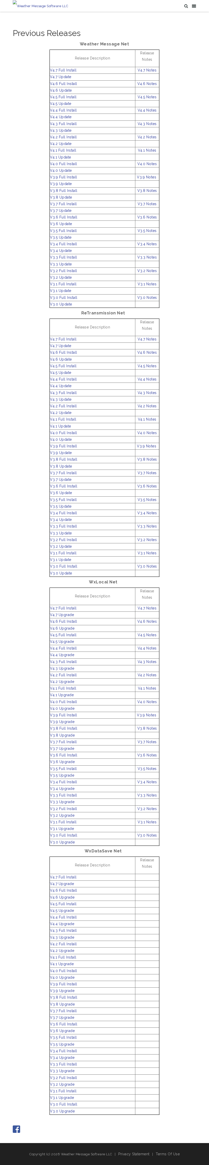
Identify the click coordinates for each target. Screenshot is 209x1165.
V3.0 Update (61, 304)
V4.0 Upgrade (62, 708)
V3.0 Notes (147, 298)
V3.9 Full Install (63, 177)
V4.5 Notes (147, 97)
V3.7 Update (61, 211)
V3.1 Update (60, 291)
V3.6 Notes (147, 217)
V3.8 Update (61, 197)
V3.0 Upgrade (62, 842)
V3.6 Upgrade (62, 762)
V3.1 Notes (147, 284)
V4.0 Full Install (63, 164)
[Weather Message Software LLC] (40, 6)
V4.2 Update (61, 144)
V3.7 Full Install (63, 204)
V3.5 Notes (147, 231)
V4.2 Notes (147, 137)
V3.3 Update (61, 264)
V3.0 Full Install (63, 298)
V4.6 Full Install (63, 84)
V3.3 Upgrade (62, 802)
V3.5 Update (61, 237)
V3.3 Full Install (63, 257)
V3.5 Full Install (63, 231)
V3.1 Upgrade (62, 829)
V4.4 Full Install (63, 110)
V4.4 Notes (147, 110)
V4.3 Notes (147, 124)
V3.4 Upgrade (62, 789)
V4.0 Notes (147, 164)
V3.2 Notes (147, 271)
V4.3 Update (61, 130)
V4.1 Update (60, 157)
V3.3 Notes (147, 257)
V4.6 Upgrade (62, 628)
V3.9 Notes (146, 177)
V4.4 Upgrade (62, 655)
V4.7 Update (60, 77)
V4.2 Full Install (63, 137)
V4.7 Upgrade (62, 615)
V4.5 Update (60, 104)
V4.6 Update (61, 90)
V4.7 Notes (147, 70)
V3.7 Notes (147, 204)
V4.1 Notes (147, 150)
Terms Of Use (168, 1154)
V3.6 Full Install (63, 217)
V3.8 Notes (147, 191)
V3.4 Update (61, 251)
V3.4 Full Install (63, 244)
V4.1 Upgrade (62, 695)
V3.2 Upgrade (62, 815)
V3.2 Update (61, 277)
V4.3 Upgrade (62, 668)
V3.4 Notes (147, 244)
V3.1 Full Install (63, 284)
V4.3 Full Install (63, 124)
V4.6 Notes (147, 84)
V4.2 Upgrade (62, 682)
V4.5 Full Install (63, 97)
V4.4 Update (61, 117)
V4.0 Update (61, 170)
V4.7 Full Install (63, 70)
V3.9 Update (61, 184)
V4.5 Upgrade (62, 642)
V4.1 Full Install (63, 150)
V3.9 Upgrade (62, 722)
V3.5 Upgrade (62, 775)
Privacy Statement (134, 1154)
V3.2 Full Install (63, 271)
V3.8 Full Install (63, 191)
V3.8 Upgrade (62, 735)
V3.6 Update (61, 224)
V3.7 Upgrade (62, 748)
